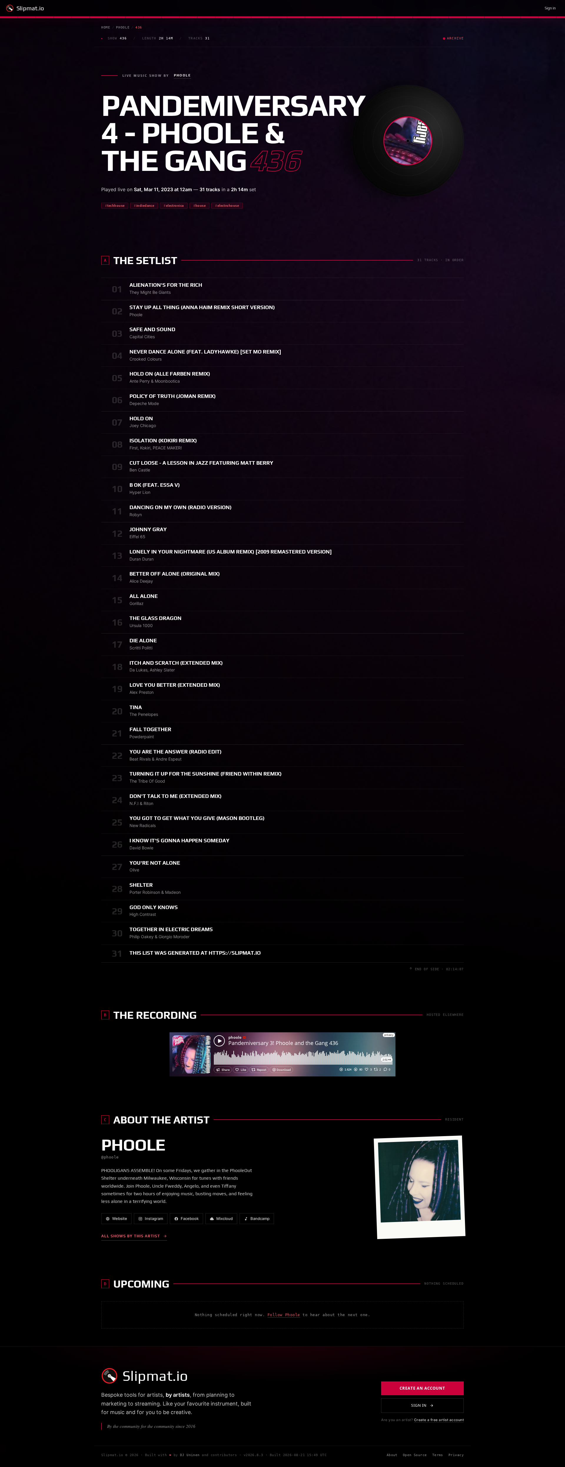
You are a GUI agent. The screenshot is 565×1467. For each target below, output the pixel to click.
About (392, 1455)
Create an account (422, 1388)
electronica (175, 205)
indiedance (145, 205)
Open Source (415, 1455)
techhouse (115, 205)
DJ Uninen (190, 1455)
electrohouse (228, 205)
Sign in (550, 8)
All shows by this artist (130, 1236)
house (200, 205)
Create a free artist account (439, 1420)
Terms (437, 1455)
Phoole (122, 27)
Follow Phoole (283, 1315)
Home (105, 27)
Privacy (456, 1455)
